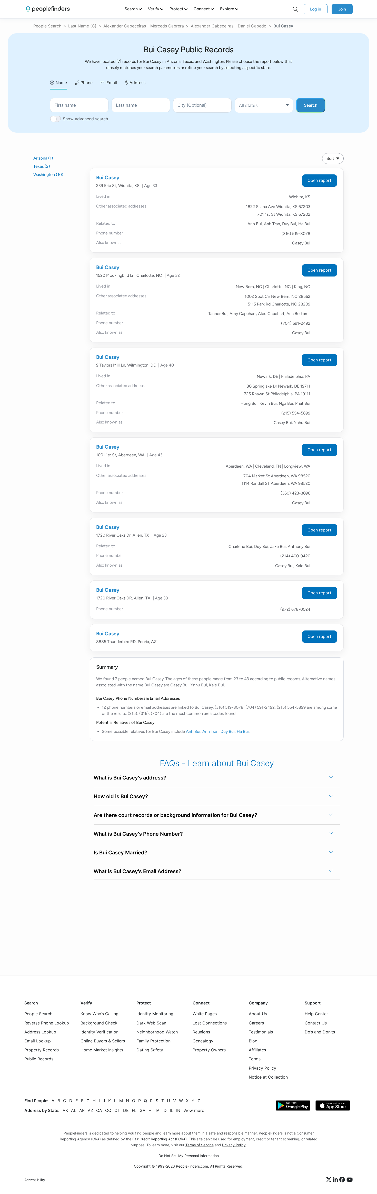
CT (117, 1110)
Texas (41, 166)
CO (108, 1110)
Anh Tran (210, 731)
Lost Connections (210, 1022)
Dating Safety (149, 1049)
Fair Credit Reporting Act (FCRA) (159, 1139)
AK (65, 1110)
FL (134, 1110)
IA (158, 1110)
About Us (258, 1013)
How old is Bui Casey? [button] (121, 796)
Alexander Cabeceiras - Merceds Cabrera (143, 25)
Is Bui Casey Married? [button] (120, 853)
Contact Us (316, 1022)
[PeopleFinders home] (47, 9)
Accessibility (34, 1180)
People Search (47, 25)
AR (82, 1110)
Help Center (316, 1013)
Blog (253, 1040)
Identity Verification (99, 1031)
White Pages (205, 1013)
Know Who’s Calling (99, 1013)
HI (150, 1110)
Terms (255, 1058)
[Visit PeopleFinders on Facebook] (342, 1180)
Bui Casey (108, 177)
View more (193, 1110)
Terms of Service (199, 1145)
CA (99, 1110)
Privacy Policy (262, 1067)
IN (178, 1110)
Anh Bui (193, 731)
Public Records (38, 1058)
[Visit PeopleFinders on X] (329, 1180)
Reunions (201, 1031)
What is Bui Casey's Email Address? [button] (137, 871)
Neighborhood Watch (157, 1031)
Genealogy (203, 1040)
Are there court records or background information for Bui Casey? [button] (175, 815)
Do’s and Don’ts (320, 1031)
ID (165, 1110)
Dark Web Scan (151, 1022)
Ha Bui (243, 731)
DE (126, 1110)
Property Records (41, 1049)
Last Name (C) (82, 25)
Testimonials (261, 1031)
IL (171, 1110)
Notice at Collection (268, 1076)
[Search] (295, 9)
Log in (315, 9)
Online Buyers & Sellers (103, 1040)
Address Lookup (40, 1031)
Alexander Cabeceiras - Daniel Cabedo (228, 25)
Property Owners (209, 1049)
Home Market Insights (102, 1049)
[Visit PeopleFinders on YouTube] (349, 1180)
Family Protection (153, 1040)
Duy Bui (228, 731)
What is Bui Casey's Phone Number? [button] (138, 834)
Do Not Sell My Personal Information (188, 1155)
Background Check (99, 1022)
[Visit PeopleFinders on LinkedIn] (336, 1180)
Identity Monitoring (154, 1013)
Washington (48, 174)
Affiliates (257, 1049)
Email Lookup (37, 1040)
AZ (90, 1110)
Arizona (43, 158)
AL (73, 1110)
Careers (256, 1022)
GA (142, 1110)
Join (342, 9)
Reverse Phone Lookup (46, 1022)
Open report (319, 180)
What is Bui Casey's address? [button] (130, 778)
